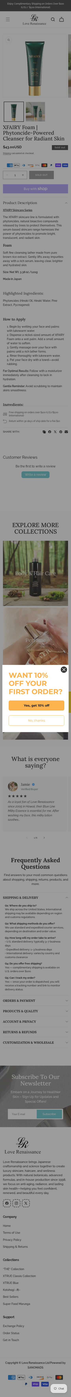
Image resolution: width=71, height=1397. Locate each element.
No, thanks (36, 720)
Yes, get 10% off (36, 705)
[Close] (64, 669)
